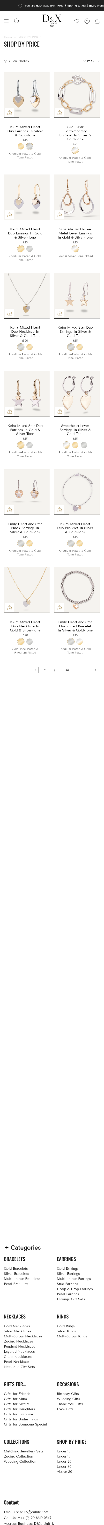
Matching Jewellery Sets (23, 1451)
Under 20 (64, 1461)
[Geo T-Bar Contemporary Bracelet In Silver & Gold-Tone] (77, 95)
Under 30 (64, 1467)
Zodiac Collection (18, 1456)
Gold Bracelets (16, 1269)
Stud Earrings (67, 1284)
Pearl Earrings (68, 1294)
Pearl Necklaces (17, 1362)
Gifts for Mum (15, 1399)
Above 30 (64, 1472)
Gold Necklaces (17, 1326)
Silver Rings (66, 1331)
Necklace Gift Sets (19, 1367)
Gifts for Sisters (17, 1404)
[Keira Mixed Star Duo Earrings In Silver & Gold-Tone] (77, 296)
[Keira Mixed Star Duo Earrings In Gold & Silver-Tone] (27, 394)
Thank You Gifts (70, 1404)
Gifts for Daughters (19, 1409)
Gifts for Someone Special (25, 1424)
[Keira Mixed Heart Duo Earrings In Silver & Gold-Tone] (27, 95)
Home (8, 37)
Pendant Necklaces (19, 1346)
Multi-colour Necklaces (23, 1336)
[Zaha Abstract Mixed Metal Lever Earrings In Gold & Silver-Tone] (77, 197)
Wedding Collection (20, 1461)
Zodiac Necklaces (18, 1341)
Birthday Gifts (68, 1394)
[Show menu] (6, 21)
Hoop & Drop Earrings (75, 1289)
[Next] (85, 670)
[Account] (87, 21)
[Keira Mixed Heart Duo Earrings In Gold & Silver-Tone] (27, 197)
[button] (17, 21)
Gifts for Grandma (18, 1414)
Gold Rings (66, 1326)
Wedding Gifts (68, 1399)
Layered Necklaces (19, 1352)
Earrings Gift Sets (71, 1299)
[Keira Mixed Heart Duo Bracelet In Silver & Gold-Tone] (77, 492)
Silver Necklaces (17, 1331)
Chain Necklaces (18, 1357)
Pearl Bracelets (16, 1284)
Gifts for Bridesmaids (21, 1419)
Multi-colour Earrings (74, 1279)
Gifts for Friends (17, 1394)
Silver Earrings (68, 1274)
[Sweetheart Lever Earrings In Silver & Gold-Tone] (77, 394)
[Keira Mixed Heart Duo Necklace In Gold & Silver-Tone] (27, 590)
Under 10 (63, 1451)
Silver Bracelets (16, 1274)
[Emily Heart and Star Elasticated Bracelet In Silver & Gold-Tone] (77, 590)
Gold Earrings (68, 1269)
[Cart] (97, 21)
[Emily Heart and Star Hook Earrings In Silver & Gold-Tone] (27, 492)
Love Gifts (65, 1409)
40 (67, 670)
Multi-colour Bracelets (22, 1279)
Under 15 (63, 1456)
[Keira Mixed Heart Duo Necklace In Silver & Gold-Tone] (27, 296)
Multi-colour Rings (72, 1336)
